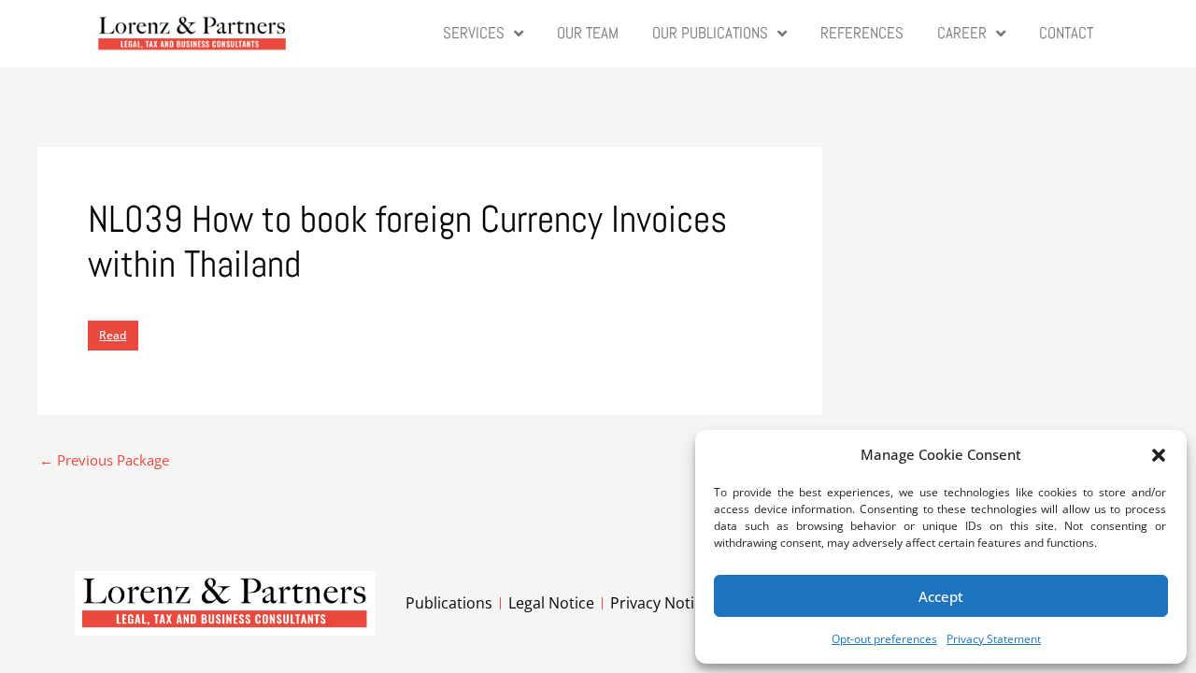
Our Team (588, 33)
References (862, 33)
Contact (1066, 33)
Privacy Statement (994, 639)
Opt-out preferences (884, 639)
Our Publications (710, 33)
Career (962, 33)
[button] (1158, 455)
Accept (940, 596)
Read (112, 335)
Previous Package (104, 460)
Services (474, 33)
